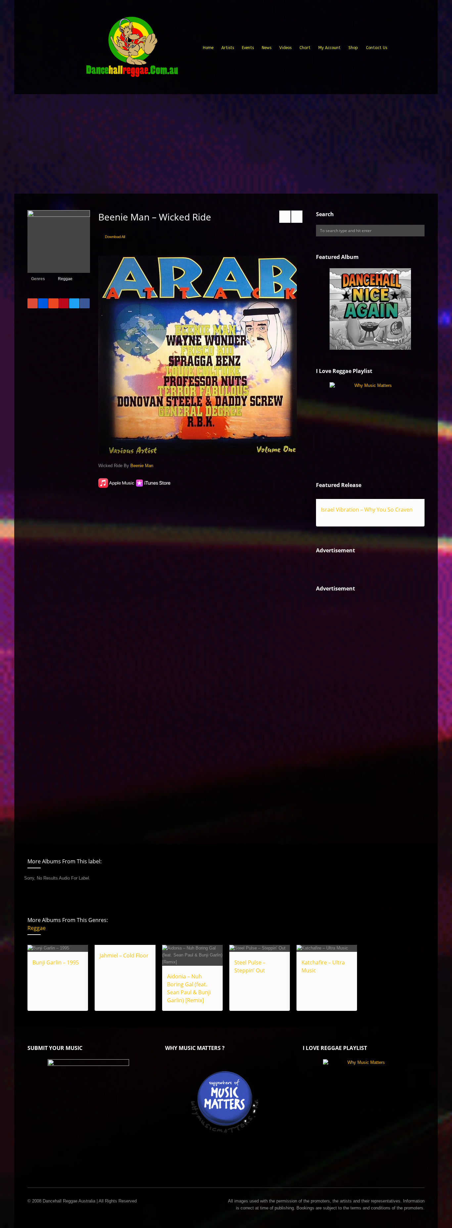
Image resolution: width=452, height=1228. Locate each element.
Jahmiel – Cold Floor (124, 955)
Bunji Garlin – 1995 (55, 962)
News (266, 47)
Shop (353, 47)
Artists (227, 47)
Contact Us (376, 47)
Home (208, 47)
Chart (304, 47)
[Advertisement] (226, 143)
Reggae (65, 278)
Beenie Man (141, 465)
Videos (285, 47)
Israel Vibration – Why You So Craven (367, 509)
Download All (115, 237)
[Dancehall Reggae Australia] (132, 49)
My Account (329, 47)
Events (248, 47)
